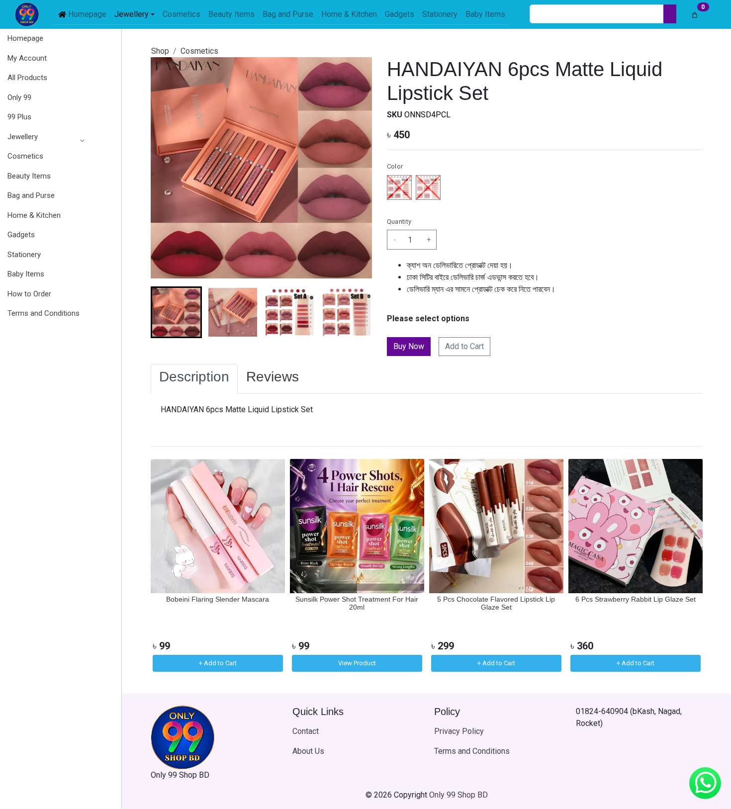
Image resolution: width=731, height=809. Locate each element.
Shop (160, 51)
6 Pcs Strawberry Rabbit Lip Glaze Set (635, 599)
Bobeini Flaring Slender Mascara (217, 599)
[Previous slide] (167, 566)
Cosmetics (199, 51)
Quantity (399, 221)
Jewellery (22, 136)
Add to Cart (464, 346)
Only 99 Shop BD (458, 795)
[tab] (194, 379)
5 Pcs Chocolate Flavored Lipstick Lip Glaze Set (496, 603)
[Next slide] (356, 312)
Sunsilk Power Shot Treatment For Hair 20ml (356, 603)
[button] (43, 137)
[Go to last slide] (167, 312)
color (395, 166)
